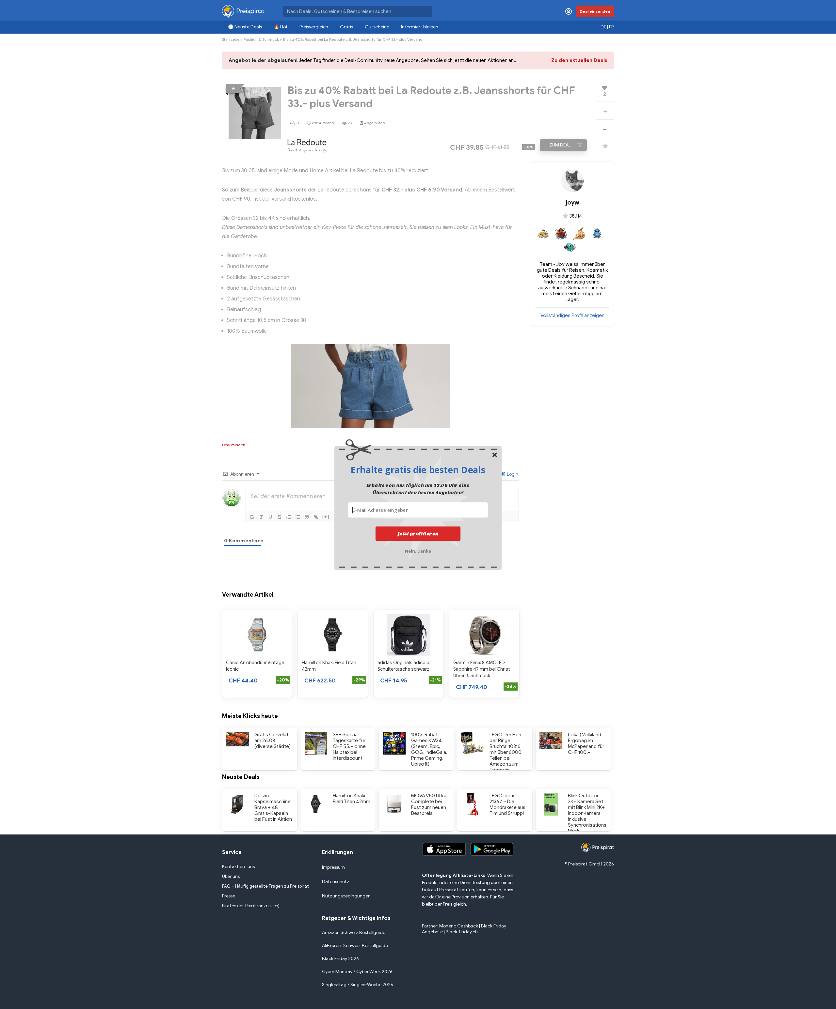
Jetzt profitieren (418, 533)
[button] (418, 469)
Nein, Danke (418, 550)
